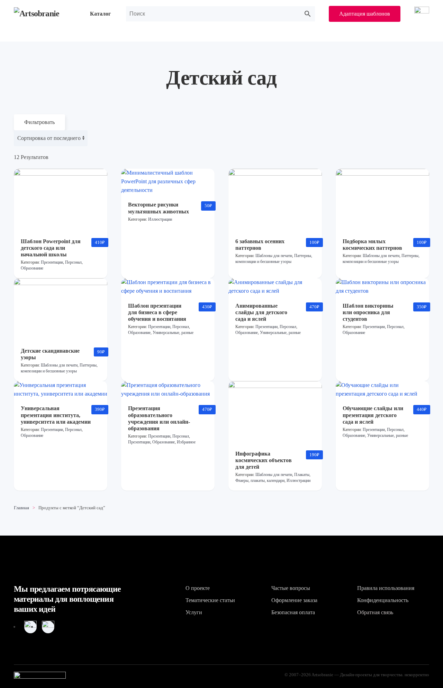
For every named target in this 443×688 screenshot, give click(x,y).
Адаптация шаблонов (364, 14)
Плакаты (301, 474)
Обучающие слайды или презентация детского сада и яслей (373, 414)
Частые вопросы (290, 588)
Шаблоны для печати (273, 255)
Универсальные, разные (173, 332)
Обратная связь (375, 612)
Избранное (186, 442)
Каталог (100, 14)
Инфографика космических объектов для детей (263, 460)
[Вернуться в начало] (45, 14)
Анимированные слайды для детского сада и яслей (261, 312)
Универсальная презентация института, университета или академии (56, 414)
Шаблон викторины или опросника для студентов (368, 312)
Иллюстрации (160, 219)
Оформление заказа (294, 600)
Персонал (73, 262)
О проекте (198, 588)
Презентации (52, 262)
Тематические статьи (210, 600)
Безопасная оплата (293, 612)
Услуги (194, 612)
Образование (32, 268)
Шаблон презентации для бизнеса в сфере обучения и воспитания (157, 312)
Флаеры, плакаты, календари (259, 480)
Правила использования (385, 588)
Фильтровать (39, 122)
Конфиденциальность (382, 600)
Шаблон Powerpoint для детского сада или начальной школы (51, 247)
